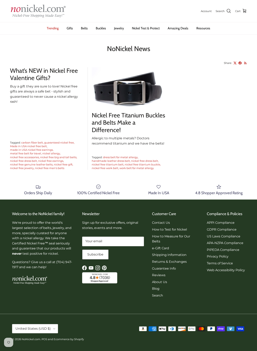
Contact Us (161, 223)
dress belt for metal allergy (120, 157)
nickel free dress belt (23, 160)
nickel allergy (51, 153)
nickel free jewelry (22, 168)
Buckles (101, 28)
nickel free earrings (50, 160)
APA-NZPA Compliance (225, 243)
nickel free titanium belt (107, 164)
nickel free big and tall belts (58, 157)
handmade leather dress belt (111, 160)
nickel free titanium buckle (142, 164)
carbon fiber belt (32, 142)
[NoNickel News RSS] (245, 63)
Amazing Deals (178, 28)
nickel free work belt (105, 168)
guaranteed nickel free (59, 142)
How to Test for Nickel (169, 229)
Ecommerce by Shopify (69, 339)
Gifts (70, 28)
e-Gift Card (160, 248)
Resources (203, 28)
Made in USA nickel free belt (28, 146)
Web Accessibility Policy (226, 270)
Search (157, 295)
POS (44, 339)
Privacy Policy (217, 256)
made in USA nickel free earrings (31, 149)
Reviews (158, 275)
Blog (155, 288)
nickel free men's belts (49, 168)
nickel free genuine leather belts (31, 164)
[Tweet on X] (235, 63)
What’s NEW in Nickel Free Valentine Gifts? (44, 74)
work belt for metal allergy (136, 168)
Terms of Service (220, 263)
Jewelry (119, 28)
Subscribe (95, 254)
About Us (159, 282)
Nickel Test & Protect (146, 28)
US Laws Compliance (223, 236)
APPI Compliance (221, 223)
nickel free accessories (24, 157)
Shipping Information (169, 255)
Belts (84, 28)
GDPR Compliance (222, 229)
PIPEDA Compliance (223, 250)
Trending (53, 28)
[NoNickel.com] (38, 11)
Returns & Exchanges (169, 262)
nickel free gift (63, 164)
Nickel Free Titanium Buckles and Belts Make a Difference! (128, 123)
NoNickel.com (31, 339)
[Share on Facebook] (240, 63)
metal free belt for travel (25, 153)
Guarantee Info (164, 268)
